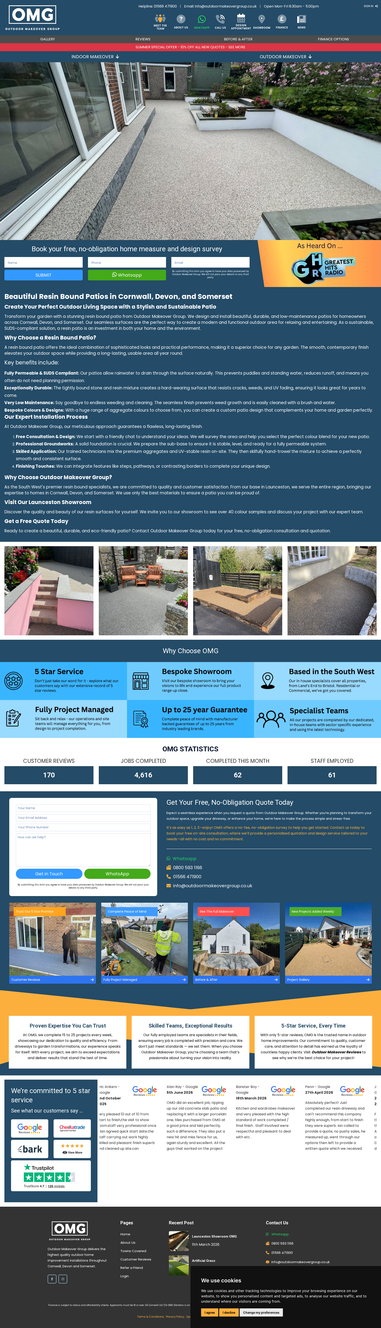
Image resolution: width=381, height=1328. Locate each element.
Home (125, 1234)
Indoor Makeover (92, 57)
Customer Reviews (135, 1259)
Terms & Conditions (150, 1317)
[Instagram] (62, 1279)
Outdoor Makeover (283, 57)
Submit (43, 275)
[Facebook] (52, 1279)
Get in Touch (49, 874)
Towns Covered (133, 1251)
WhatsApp (117, 874)
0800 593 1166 (187, 868)
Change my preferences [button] (261, 1312)
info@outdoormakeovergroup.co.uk (226, 6)
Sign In (369, 6)
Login (124, 1276)
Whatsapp (129, 275)
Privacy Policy (175, 1317)
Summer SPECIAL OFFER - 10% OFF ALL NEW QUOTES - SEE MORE (190, 47)
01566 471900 (165, 6)
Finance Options (333, 39)
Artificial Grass (203, 1261)
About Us (127, 1242)
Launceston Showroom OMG (214, 1236)
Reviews (142, 39)
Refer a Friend (131, 1267)
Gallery (47, 39)
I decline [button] (229, 1312)
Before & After (238, 39)
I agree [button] (210, 1312)
